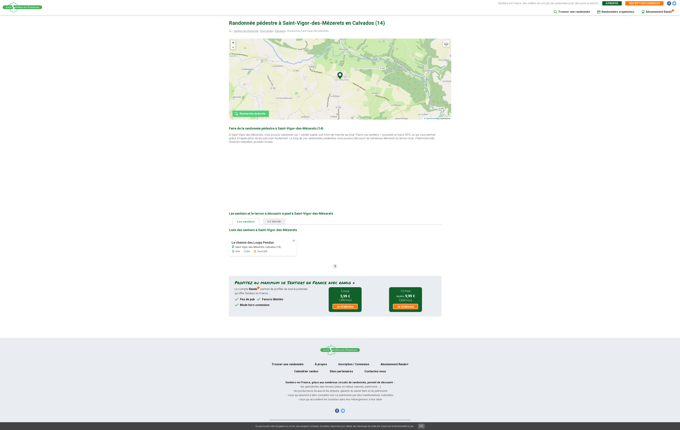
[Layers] (446, 43)
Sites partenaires (341, 371)
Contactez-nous (375, 371)
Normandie (266, 31)
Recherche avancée (252, 113)
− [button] (233, 47)
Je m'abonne (345, 306)
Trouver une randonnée (574, 11)
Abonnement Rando (659, 11)
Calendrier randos (306, 371)
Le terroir (274, 221)
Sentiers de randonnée (246, 31)
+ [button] (233, 42)
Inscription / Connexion (353, 364)
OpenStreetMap (433, 118)
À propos (612, 3)
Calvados (280, 31)
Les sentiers (246, 221)
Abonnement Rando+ (395, 364)
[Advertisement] (335, 172)
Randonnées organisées (618, 11)
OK (421, 426)
